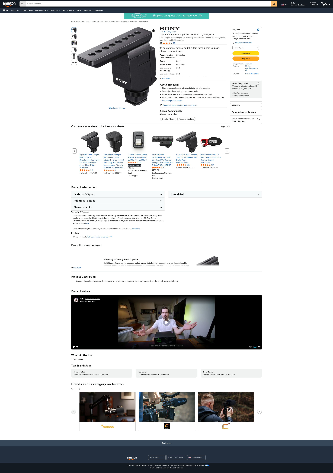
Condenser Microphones (128, 21)
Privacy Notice (147, 465)
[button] (5, 10)
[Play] (73, 347)
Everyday (99, 10)
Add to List (236, 105)
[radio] (74, 30)
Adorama (248, 64)
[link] (90, 161)
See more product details (172, 100)
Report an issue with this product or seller (180, 105)
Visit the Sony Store (168, 32)
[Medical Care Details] (47, 10)
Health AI (15, 10)
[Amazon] (9, 4)
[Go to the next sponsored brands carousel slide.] (259, 412)
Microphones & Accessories (97, 21)
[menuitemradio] (255, 347)
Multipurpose (143, 21)
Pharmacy (88, 10)
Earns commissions (92, 299)
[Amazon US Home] (132, 458)
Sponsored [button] (74, 389)
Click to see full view (117, 108)
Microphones (113, 21)
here (87, 223)
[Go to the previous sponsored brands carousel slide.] (73, 412)
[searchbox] (148, 3)
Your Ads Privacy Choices (195, 465)
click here (136, 229)
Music (79, 10)
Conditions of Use (134, 465)
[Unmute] (259, 346)
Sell (63, 10)
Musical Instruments (78, 21)
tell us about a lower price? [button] (99, 237)
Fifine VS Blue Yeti (87, 301)
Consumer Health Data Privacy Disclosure (169, 465)
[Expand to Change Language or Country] (163, 458)
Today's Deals (27, 10)
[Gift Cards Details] (59, 10)
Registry (70, 10)
